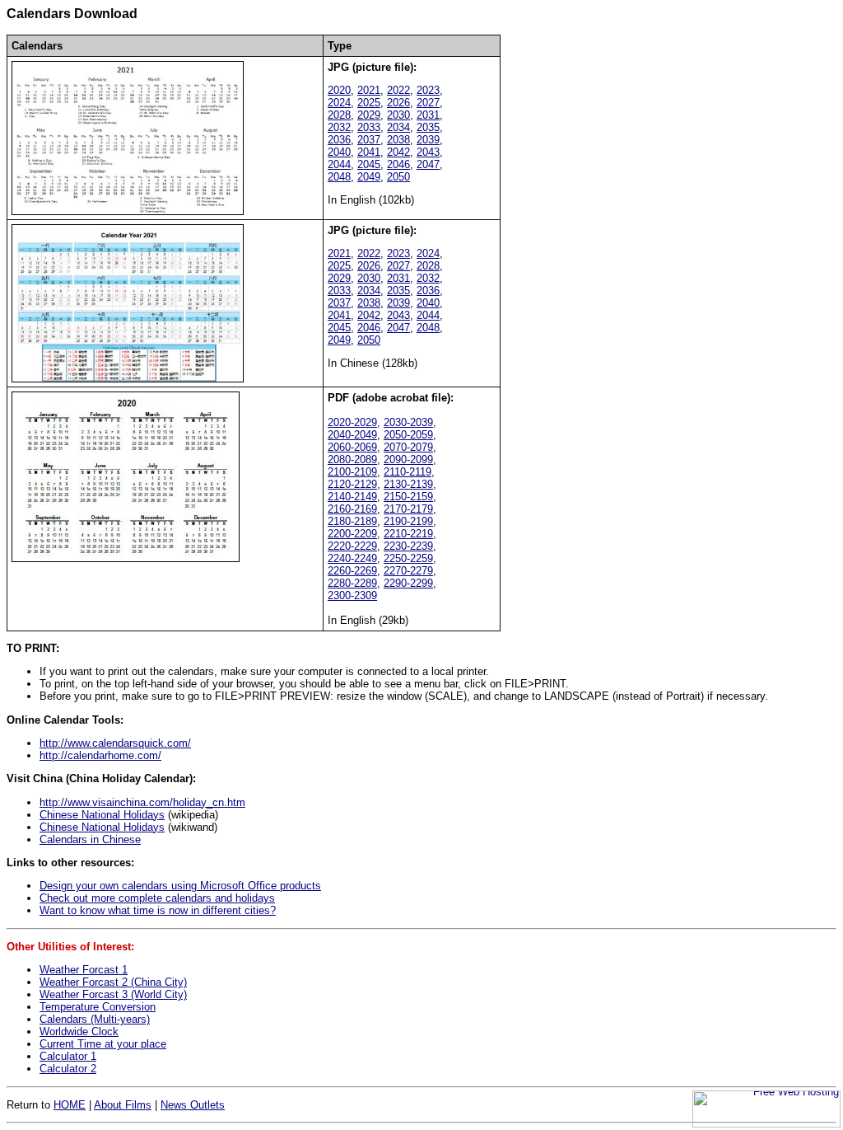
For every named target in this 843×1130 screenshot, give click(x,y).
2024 (339, 102)
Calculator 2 (68, 1068)
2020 (339, 90)
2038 (398, 140)
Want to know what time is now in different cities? (158, 910)
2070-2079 (408, 447)
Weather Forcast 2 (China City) (113, 982)
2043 (428, 152)
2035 (428, 127)
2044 (339, 164)
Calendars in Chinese (90, 839)
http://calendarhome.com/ (100, 755)
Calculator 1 (68, 1056)
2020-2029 (352, 422)
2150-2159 (408, 496)
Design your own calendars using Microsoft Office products (180, 885)
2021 (368, 90)
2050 (398, 177)
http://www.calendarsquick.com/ (115, 743)
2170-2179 (408, 509)
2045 (368, 164)
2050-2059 (408, 435)
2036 (339, 140)
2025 (368, 102)
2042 (398, 152)
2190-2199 (408, 521)
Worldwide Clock (79, 1031)
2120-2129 (352, 484)
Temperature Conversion (98, 1007)
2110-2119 (407, 472)
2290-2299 (408, 583)
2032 (339, 127)
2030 (398, 115)
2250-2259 (408, 558)
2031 (428, 115)
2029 (368, 115)
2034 (398, 127)
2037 (368, 140)
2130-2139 (408, 484)
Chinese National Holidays (102, 815)
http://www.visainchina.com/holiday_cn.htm (142, 802)
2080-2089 (352, 459)
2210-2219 (408, 533)
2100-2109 (352, 472)
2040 (339, 152)
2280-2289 (352, 583)
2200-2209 (352, 533)
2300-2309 (352, 595)
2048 (339, 177)
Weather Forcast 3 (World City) (113, 994)
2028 (339, 115)
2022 (398, 90)
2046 (398, 164)
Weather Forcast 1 (84, 970)
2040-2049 (352, 435)
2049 (368, 177)
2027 (428, 102)
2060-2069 (352, 447)
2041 (368, 152)
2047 (428, 164)
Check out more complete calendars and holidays (157, 898)
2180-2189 (352, 521)
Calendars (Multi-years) (95, 1019)
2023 (428, 90)
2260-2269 (352, 571)
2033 (368, 127)
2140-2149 (352, 496)
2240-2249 (352, 558)
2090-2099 (408, 459)
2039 (428, 140)
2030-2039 (408, 422)
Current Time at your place (103, 1044)
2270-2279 (408, 571)
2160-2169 (352, 509)
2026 (398, 102)
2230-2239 (408, 546)
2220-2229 (352, 546)
